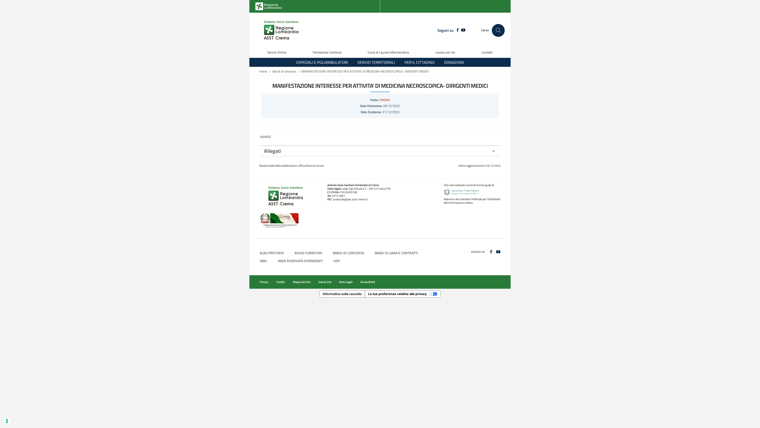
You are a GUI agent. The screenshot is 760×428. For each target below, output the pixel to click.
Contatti (487, 52)
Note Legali (345, 282)
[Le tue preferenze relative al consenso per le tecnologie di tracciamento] (7, 421)
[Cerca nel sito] (498, 30)
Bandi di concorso (284, 71)
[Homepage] (278, 30)
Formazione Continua (327, 52)
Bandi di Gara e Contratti (396, 253)
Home (263, 71)
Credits (280, 282)
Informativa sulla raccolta (342, 294)
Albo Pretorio (272, 253)
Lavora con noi (445, 52)
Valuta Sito (324, 282)
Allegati (272, 151)
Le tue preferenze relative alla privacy (397, 294)
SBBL (263, 261)
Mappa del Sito (302, 282)
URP (336, 261)
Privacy (264, 282)
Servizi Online (276, 52)
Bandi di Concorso (348, 253)
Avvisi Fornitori (308, 253)
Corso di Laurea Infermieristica (388, 52)
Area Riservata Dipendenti (300, 261)
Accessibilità (367, 282)
